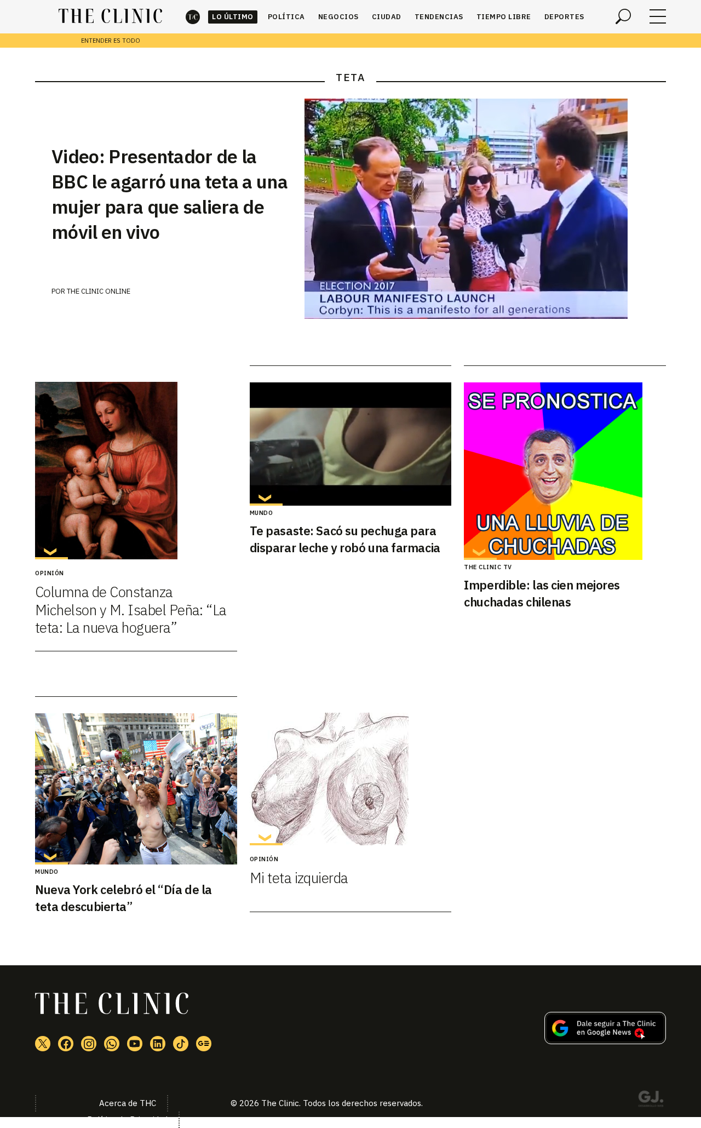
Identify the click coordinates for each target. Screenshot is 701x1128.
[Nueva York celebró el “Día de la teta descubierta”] (136, 788)
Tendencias (439, 16)
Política (286, 16)
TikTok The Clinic (180, 1043)
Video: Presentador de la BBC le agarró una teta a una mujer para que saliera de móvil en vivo (169, 194)
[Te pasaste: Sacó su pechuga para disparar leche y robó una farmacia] (351, 444)
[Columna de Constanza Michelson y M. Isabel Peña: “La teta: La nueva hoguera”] (136, 470)
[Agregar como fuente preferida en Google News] (605, 1040)
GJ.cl (650, 1100)
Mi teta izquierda (299, 877)
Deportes (564, 16)
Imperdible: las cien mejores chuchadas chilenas (542, 593)
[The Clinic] (110, 16)
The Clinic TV (488, 567)
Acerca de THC (127, 1103)
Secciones (658, 16)
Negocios (338, 16)
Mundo (261, 513)
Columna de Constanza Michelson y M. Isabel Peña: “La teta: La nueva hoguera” (131, 609)
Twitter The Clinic (42, 1043)
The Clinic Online (98, 291)
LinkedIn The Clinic (157, 1043)
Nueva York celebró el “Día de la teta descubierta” (123, 897)
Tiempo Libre (503, 16)
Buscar (623, 16)
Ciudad (386, 16)
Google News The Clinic (203, 1043)
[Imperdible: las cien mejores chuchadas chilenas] (565, 471)
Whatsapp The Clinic (111, 1043)
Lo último (233, 16)
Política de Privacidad (127, 1119)
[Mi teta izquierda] (351, 779)
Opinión (49, 573)
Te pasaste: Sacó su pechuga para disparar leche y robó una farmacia (345, 539)
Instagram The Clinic (88, 1043)
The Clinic (193, 16)
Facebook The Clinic (65, 1043)
